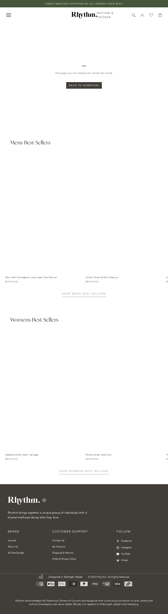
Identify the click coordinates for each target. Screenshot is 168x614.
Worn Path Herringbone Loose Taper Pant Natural (31, 277)
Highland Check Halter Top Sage (22, 454)
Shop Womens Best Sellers (84, 470)
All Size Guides (16, 552)
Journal (12, 540)
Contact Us (58, 540)
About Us (13, 546)
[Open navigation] (8, 15)
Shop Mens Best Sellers (84, 293)
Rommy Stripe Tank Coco (98, 454)
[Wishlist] (151, 15)
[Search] (133, 15)
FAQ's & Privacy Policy (64, 558)
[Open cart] (160, 15)
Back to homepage (84, 85)
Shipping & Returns (62, 552)
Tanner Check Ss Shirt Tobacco (102, 277)
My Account (58, 546)
